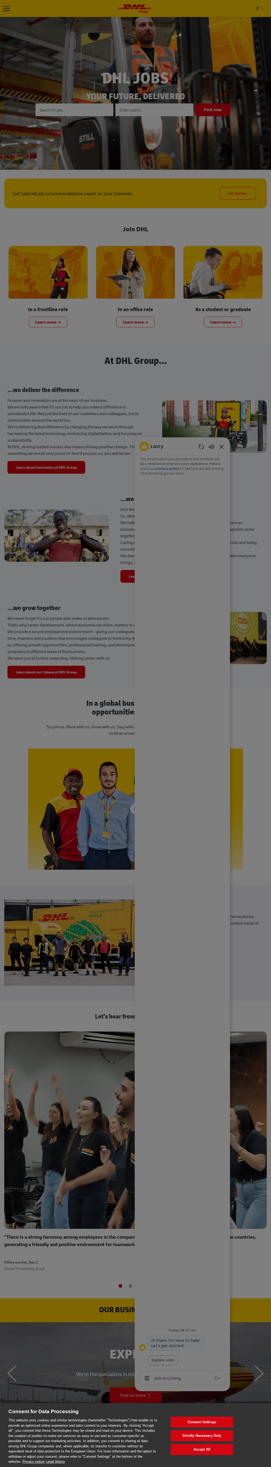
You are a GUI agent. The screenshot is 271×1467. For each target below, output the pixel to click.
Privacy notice (33, 1462)
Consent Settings (202, 1422)
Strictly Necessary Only (201, 1436)
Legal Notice (55, 1462)
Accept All (201, 1449)
